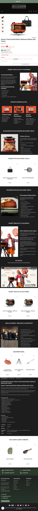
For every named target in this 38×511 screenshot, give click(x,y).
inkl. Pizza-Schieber (4, 59)
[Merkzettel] (31, 11)
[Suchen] (29, 11)
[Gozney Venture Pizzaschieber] (28, 170)
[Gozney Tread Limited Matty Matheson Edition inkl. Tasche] (21, 26)
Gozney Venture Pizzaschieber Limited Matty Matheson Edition (7, 370)
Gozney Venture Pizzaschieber (28, 177)
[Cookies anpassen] (2, 508)
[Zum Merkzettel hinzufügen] (17, 164)
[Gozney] (34, 37)
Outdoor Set (16, 59)
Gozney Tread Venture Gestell (19, 370)
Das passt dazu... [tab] (19, 351)
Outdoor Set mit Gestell (23, 59)
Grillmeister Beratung (18, 1)
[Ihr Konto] (34, 11)
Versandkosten (19, 507)
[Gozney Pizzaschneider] (28, 451)
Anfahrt (15, 485)
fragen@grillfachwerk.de (6, 496)
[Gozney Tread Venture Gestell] (19, 362)
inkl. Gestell (30, 59)
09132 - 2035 (4, 494)
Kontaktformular (5, 498)
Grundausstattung (4, 61)
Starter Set (11, 59)
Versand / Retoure (17, 489)
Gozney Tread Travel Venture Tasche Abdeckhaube (10, 178)
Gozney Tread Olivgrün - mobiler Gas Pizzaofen (28, 311)
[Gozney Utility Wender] (30, 362)
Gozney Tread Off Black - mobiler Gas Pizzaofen (10, 311)
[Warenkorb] (36, 11)
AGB (27, 481)
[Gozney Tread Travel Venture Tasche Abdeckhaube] (10, 170)
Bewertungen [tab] (19, 378)
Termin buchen (16, 480)
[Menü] (2, 11)
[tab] (4, 378)
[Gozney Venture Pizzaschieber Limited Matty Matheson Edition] (8, 362)
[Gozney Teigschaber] (10, 451)
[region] (19, 26)
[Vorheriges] (6, 25)
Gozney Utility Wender (30, 369)
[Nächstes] (36, 25)
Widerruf (28, 484)
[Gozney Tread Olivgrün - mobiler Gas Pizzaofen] (28, 303)
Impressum (28, 480)
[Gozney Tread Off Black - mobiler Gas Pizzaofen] (10, 303)
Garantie (27, 485)
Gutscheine (15, 486)
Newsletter (15, 481)
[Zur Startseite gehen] (19, 6)
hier (12, 52)
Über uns (15, 484)
